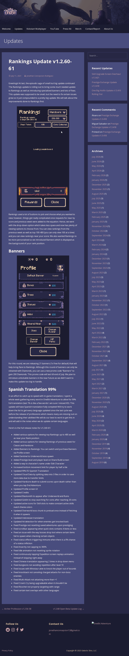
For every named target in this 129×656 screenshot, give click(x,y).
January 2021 (98, 393)
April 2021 (96, 383)
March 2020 (97, 430)
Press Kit (67, 28)
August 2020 (98, 407)
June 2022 (96, 323)
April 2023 (96, 286)
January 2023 (98, 295)
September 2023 (99, 268)
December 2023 (99, 258)
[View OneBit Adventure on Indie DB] (101, 623)
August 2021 (98, 365)
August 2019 (98, 462)
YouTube (54, 28)
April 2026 (96, 170)
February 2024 (98, 249)
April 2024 (96, 240)
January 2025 (98, 221)
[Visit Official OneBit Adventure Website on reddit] (8, 630)
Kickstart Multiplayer (36, 28)
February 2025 (98, 217)
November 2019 (99, 448)
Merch (78, 28)
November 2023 (99, 263)
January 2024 (98, 254)
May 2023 (96, 281)
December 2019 (99, 444)
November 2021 (99, 351)
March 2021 (97, 388)
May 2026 (96, 166)
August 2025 (98, 193)
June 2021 (96, 374)
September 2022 (99, 309)
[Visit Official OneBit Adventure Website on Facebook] (17, 630)
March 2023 (97, 291)
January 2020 (98, 439)
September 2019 (99, 458)
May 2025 (96, 207)
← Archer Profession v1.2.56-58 (16, 608)
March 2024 (97, 244)
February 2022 (98, 342)
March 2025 (97, 212)
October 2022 (98, 305)
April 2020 (96, 425)
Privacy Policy (7, 650)
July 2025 (96, 198)
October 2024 (98, 231)
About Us (108, 28)
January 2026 (98, 180)
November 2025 (99, 189)
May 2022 (96, 328)
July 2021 (96, 369)
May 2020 (96, 420)
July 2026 (96, 156)
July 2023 (96, 277)
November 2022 (99, 300)
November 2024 (99, 226)
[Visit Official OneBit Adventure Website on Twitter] (22, 630)
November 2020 (99, 402)
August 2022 (98, 314)
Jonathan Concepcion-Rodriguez (39, 76)
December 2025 (99, 184)
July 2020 (96, 411)
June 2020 (96, 416)
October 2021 (98, 356)
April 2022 (96, 332)
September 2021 (99, 360)
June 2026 (96, 161)
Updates (19, 28)
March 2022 (97, 337)
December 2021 (99, 346)
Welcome (6, 28)
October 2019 (98, 453)
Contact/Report (92, 28)
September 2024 (99, 235)
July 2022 (96, 319)
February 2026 (98, 175)
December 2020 (99, 397)
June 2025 (96, 203)
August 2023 (98, 272)
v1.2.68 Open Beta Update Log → (68, 608)
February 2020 (98, 434)
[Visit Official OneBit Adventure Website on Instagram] (13, 630)
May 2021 (96, 379)
